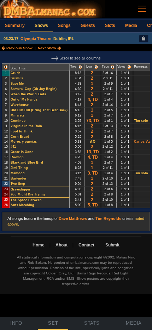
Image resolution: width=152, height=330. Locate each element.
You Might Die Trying (28, 194)
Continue (18, 121)
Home (39, 245)
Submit (112, 245)
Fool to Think (22, 131)
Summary (15, 25)
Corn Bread (20, 136)
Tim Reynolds (108, 218)
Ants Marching (22, 205)
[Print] (143, 38)
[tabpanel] (76, 142)
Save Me (17, 83)
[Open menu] (142, 9)
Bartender (19, 178)
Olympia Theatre (36, 38)
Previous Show (19, 48)
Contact (86, 245)
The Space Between (26, 200)
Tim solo (141, 121)
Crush (16, 73)
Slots (110, 25)
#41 (13, 146)
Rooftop (17, 157)
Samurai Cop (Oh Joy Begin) (34, 89)
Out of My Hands (24, 99)
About (61, 245)
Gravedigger (20, 189)
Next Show (47, 48)
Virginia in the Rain (26, 126)
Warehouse (20, 105)
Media (131, 25)
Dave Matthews (73, 218)
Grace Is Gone (22, 152)
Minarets (17, 115)
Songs (64, 25)
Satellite (17, 78)
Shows (41, 25)
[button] (6, 67)
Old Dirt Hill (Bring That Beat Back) (39, 110)
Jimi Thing (19, 168)
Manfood (18, 173)
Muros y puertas (24, 141)
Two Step (18, 184)
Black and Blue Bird (27, 162)
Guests (88, 25)
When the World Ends (28, 94)
